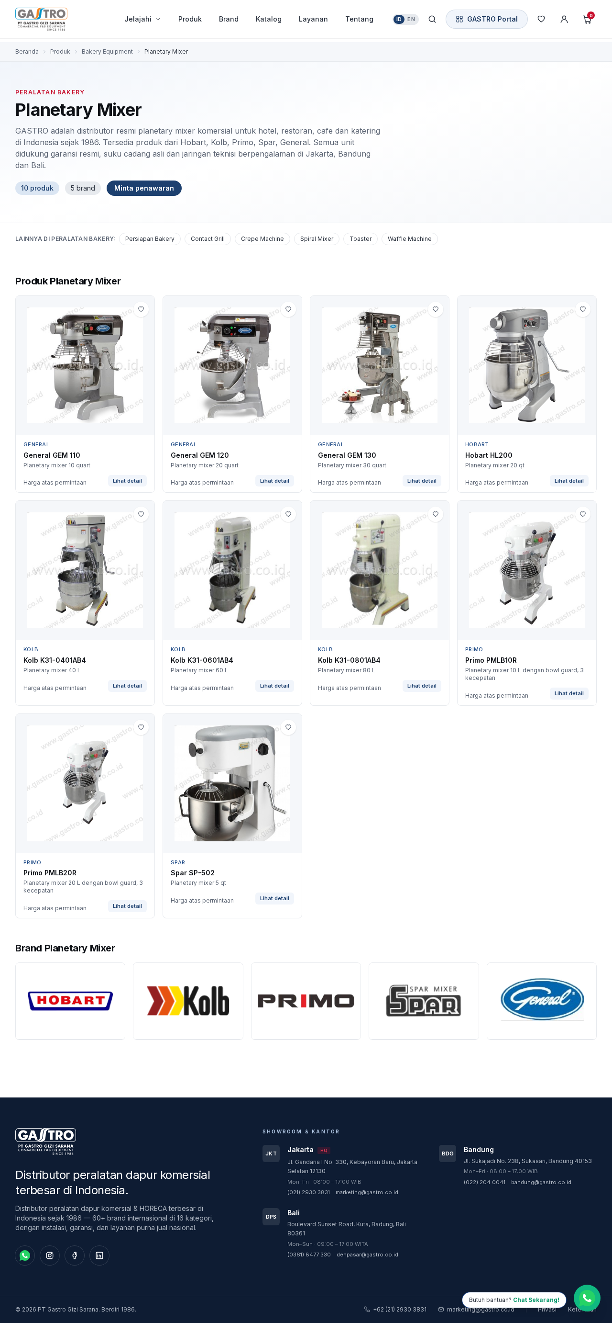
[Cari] (432, 19)
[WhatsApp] (24, 1255)
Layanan (313, 19)
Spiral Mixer (316, 238)
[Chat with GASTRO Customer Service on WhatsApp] (587, 1296)
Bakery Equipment (107, 51)
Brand (229, 19)
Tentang (359, 19)
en (411, 19)
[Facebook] (74, 1255)
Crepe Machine (262, 238)
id (399, 19)
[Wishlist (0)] (541, 19)
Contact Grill (208, 238)
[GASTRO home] (58, 19)
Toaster (361, 238)
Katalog (269, 19)
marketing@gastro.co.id (367, 1192)
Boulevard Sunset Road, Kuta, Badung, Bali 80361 (346, 1229)
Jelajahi (138, 19)
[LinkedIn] (99, 1255)
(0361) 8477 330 (309, 1254)
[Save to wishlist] (141, 309)
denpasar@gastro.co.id (367, 1254)
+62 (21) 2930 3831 (399, 1309)
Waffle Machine (410, 238)
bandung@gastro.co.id (541, 1182)
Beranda (27, 51)
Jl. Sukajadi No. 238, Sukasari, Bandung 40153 (528, 1161)
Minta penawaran (144, 188)
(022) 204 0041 (484, 1182)
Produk (190, 19)
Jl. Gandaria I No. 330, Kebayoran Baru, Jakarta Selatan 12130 (352, 1166)
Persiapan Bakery (150, 238)
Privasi (547, 1309)
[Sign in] (564, 19)
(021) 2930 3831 (308, 1192)
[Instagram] (49, 1255)
